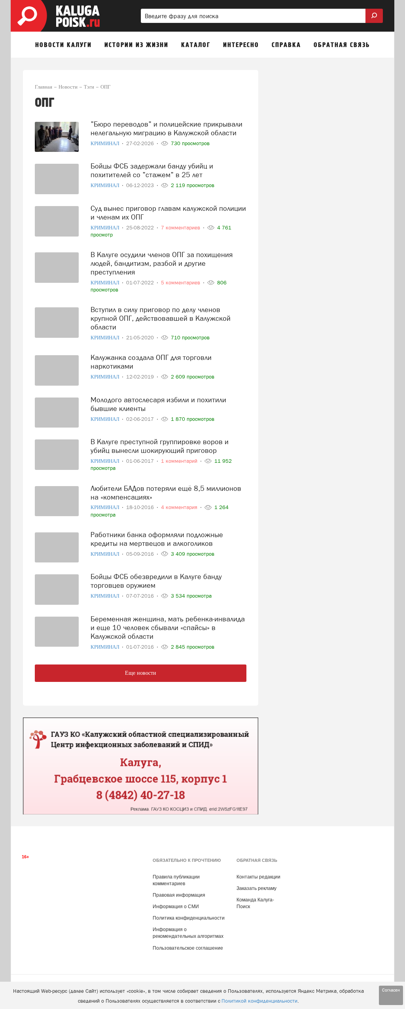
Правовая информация (179, 895)
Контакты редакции (258, 877)
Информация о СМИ (176, 906)
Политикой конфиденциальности (259, 1001)
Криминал (106, 143)
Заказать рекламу (256, 888)
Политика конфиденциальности (189, 918)
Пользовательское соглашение (188, 948)
